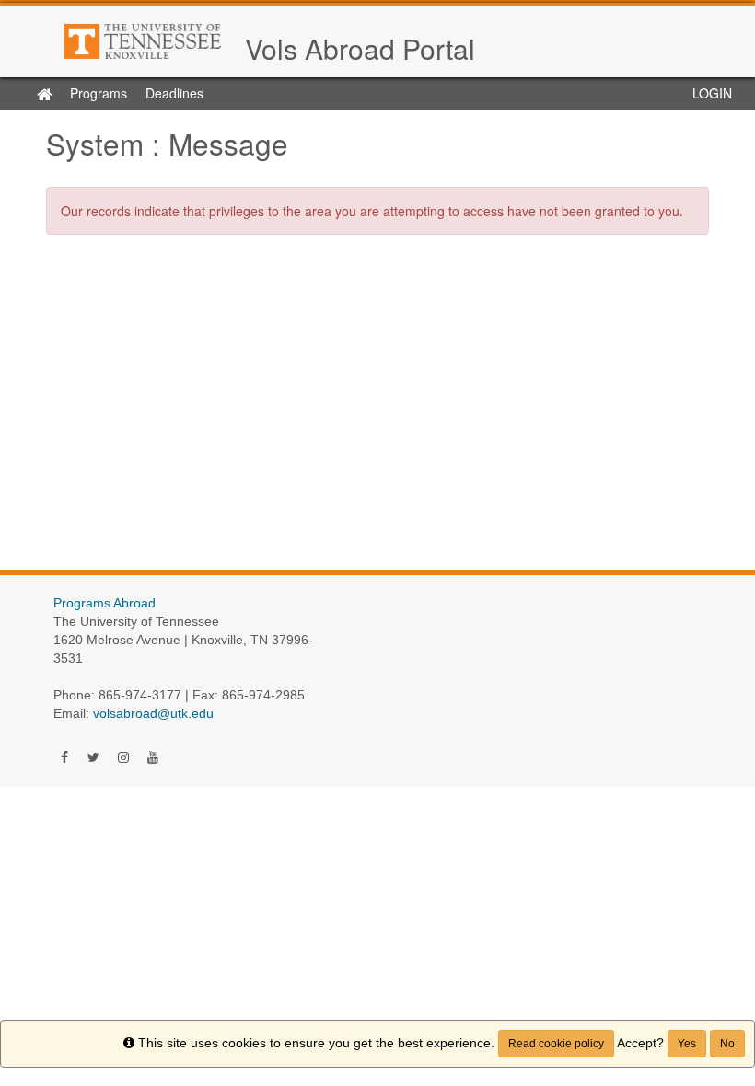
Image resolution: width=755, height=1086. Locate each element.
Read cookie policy (556, 1043)
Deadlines (174, 93)
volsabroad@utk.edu (153, 713)
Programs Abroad (104, 602)
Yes (687, 1043)
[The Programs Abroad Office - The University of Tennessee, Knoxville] (145, 41)
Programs (98, 93)
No (727, 1043)
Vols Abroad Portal (360, 48)
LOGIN (712, 93)
